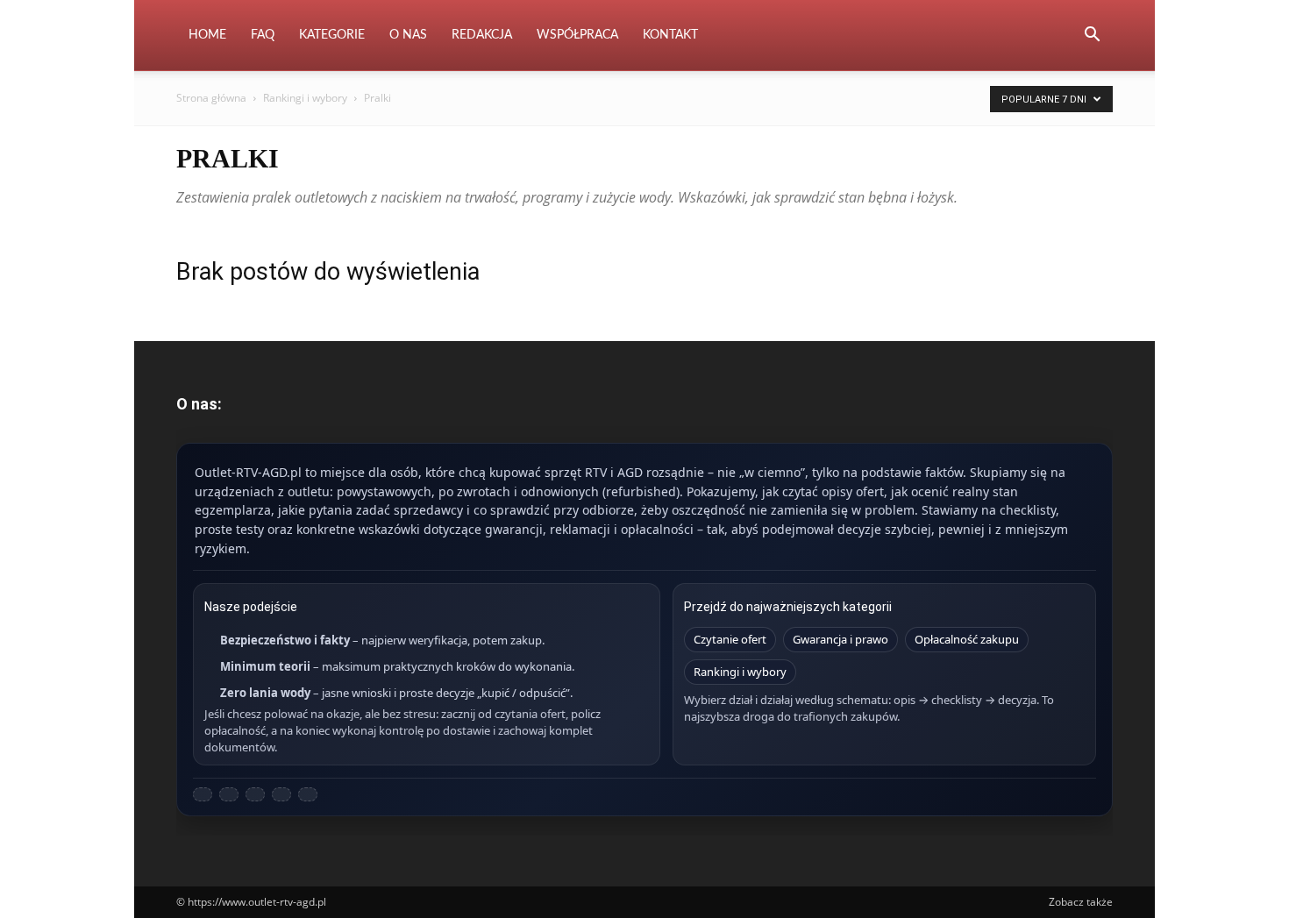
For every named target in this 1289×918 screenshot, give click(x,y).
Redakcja (482, 35)
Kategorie (332, 35)
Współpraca (577, 35)
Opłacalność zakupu (967, 639)
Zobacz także (1081, 901)
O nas (408, 35)
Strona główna (211, 97)
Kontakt (670, 35)
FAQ (262, 35)
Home (207, 35)
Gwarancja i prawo (840, 639)
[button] (1092, 36)
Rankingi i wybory (305, 97)
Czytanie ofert (730, 639)
